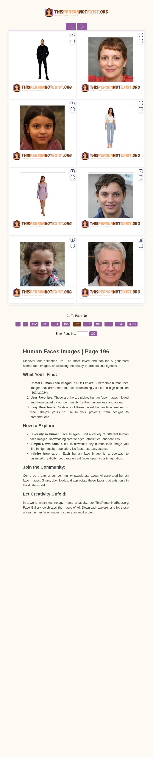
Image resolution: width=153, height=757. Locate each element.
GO (93, 333)
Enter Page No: (66, 333)
